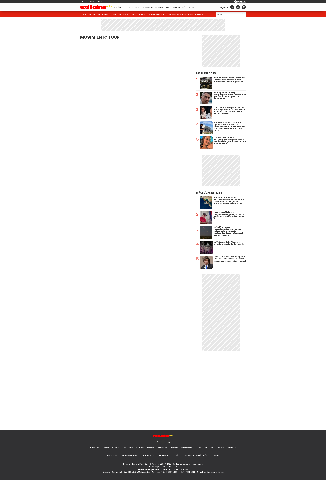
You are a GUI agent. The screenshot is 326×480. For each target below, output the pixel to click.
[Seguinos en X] (244, 7)
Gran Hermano (119, 14)
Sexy (194, 7)
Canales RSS (111, 455)
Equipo (177, 455)
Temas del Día (87, 14)
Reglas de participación (196, 455)
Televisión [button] (147, 7)
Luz (205, 447)
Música (186, 7)
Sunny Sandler (156, 14)
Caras (106, 447)
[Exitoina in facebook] (238, 7)
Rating (199, 14)
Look (199, 447)
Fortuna (140, 447)
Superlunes (103, 14)
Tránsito (216, 455)
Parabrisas (162, 447)
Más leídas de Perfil (209, 193)
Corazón (134, 7)
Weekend (174, 447)
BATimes (232, 447)
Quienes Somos (129, 455)
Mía (211, 447)
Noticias (116, 447)
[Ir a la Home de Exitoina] (96, 7)
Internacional (162, 7)
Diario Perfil (95, 447)
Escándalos (120, 7)
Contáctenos (148, 455)
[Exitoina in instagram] (232, 7)
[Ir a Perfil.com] (240, 2)
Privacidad (164, 455)
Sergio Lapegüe (138, 14)
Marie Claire (128, 447)
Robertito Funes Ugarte (179, 14)
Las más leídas (206, 73)
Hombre (150, 447)
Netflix (176, 7)
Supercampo (187, 447)
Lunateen (220, 447)
